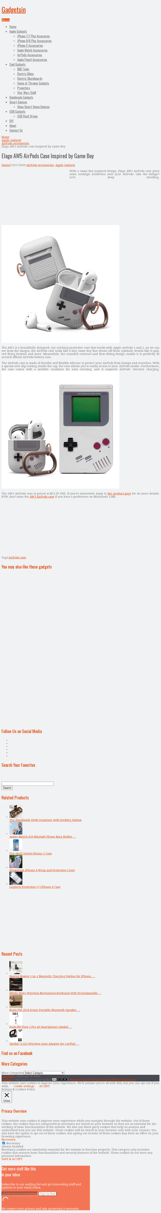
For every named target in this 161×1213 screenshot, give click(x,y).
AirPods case (17, 557)
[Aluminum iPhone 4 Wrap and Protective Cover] (15, 867)
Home (12, 26)
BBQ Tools (23, 69)
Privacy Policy (79, 1079)
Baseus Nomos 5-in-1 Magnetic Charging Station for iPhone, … (52, 976)
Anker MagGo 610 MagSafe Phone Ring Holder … (42, 836)
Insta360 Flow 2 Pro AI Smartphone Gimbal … (40, 1026)
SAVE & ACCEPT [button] (12, 1159)
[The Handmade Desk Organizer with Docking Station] (15, 816)
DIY (11, 121)
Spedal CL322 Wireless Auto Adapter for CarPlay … (44, 1043)
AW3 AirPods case (42, 496)
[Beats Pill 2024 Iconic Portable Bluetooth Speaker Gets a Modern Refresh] (15, 1006)
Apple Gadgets (18, 31)
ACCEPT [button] (44, 1086)
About (12, 125)
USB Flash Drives (27, 116)
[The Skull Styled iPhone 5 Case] (15, 850)
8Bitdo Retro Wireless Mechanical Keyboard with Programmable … (55, 993)
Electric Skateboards (29, 78)
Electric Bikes (25, 73)
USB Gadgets (17, 111)
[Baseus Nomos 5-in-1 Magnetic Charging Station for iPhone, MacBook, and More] (15, 973)
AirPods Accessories (29, 55)
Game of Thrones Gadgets (33, 83)
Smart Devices (18, 102)
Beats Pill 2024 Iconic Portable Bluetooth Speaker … (44, 1010)
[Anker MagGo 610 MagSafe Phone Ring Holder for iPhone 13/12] (15, 833)
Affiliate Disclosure (122, 1079)
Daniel (6, 165)
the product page (119, 493)
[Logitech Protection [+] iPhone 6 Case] (15, 883)
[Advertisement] (35, 196)
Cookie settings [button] (24, 1086)
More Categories (13, 1072)
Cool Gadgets (17, 64)
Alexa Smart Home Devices (33, 106)
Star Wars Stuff (26, 92)
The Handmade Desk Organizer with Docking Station (45, 820)
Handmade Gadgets (21, 97)
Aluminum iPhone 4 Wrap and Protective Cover (42, 870)
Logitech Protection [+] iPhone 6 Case (34, 886)
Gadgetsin (14, 9)
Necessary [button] (9, 1139)
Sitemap (7, 1079)
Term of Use (99, 1079)
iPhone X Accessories (30, 45)
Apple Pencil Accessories (32, 59)
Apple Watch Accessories (32, 50)
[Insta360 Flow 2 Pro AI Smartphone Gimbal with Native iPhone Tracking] (15, 1023)
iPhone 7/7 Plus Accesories (33, 36)
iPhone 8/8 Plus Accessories (34, 40)
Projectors (23, 88)
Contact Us (16, 130)
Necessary (13, 1143)
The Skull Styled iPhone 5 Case (30, 853)
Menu (6, 20)
